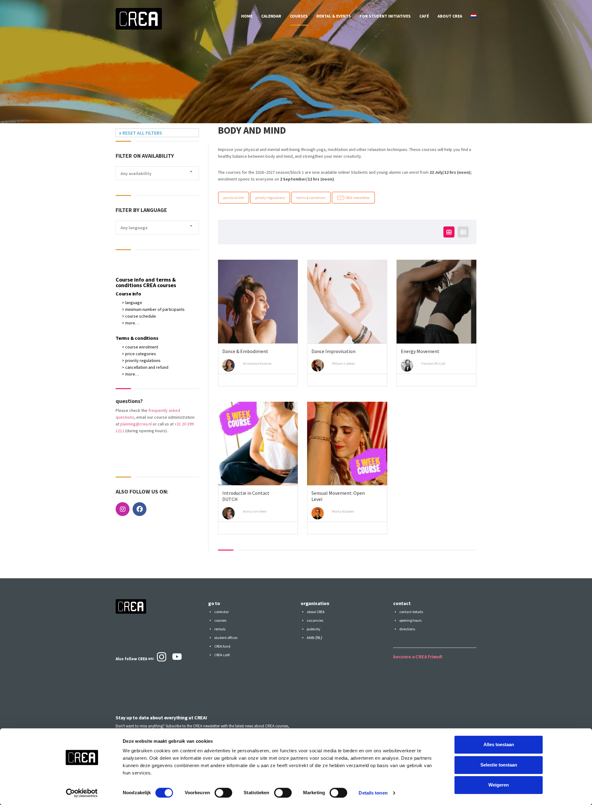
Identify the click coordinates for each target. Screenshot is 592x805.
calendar (271, 16)
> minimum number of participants (153, 309)
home (247, 16)
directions (407, 629)
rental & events (333, 16)
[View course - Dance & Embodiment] (258, 302)
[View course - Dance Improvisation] (347, 302)
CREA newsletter (357, 197)
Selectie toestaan (498, 764)
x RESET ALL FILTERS (140, 133)
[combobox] (157, 173)
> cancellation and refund (145, 367)
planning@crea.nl (136, 424)
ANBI (310, 637)
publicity (313, 629)
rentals (219, 629)
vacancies (315, 620)
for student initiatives (385, 16)
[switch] (223, 793)
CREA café (222, 655)
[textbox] (157, 174)
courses (299, 16)
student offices (225, 637)
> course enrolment (140, 347)
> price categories (139, 353)
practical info (233, 197)
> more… (130, 323)
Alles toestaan (498, 744)
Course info (128, 294)
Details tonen (373, 792)
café (424, 16)
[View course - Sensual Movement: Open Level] (347, 444)
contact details (411, 611)
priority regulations (270, 197)
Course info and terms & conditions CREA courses (146, 282)
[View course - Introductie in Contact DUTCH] (258, 444)
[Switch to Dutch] (473, 16)
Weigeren (498, 784)
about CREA (450, 16)
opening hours (410, 620)
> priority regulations (141, 360)
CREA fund (222, 646)
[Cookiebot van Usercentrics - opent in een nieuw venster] (82, 793)
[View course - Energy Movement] (436, 302)
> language (132, 302)
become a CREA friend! (417, 656)
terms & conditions (311, 197)
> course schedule (139, 316)
